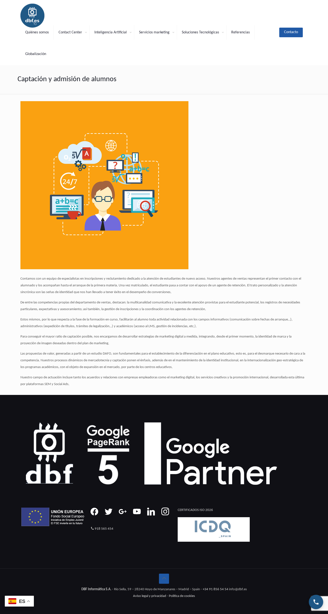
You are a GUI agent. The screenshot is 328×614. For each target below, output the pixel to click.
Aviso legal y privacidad (149, 596)
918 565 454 (104, 529)
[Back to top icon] (164, 579)
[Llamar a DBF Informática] (316, 602)
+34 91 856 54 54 (215, 589)
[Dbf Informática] (32, 15)
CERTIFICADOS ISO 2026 (195, 510)
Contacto (291, 32)
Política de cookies (182, 596)
